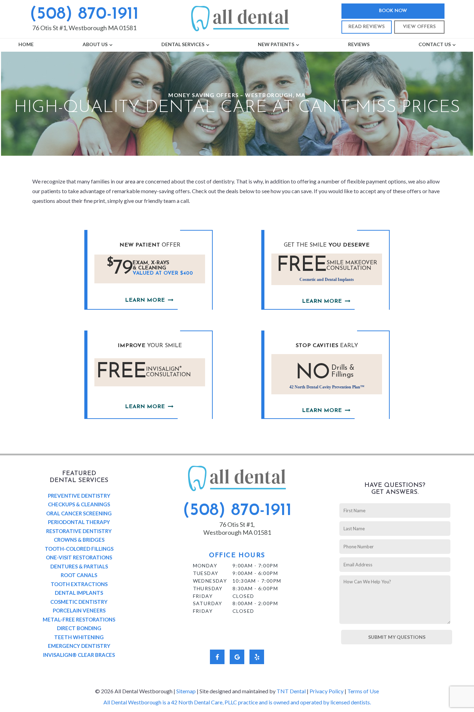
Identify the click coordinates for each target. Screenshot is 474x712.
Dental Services (182, 44)
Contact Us (434, 44)
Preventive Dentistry (79, 495)
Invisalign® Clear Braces (79, 655)
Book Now (393, 11)
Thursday (208, 588)
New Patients (276, 44)
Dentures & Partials (79, 566)
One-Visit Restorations (79, 557)
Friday (203, 596)
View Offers (419, 26)
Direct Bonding (79, 628)
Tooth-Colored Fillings (79, 549)
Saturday (207, 603)
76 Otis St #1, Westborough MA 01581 (84, 28)
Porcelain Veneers (79, 610)
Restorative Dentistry (79, 531)
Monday (205, 565)
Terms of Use (363, 691)
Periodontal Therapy (79, 522)
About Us (95, 44)
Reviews (359, 44)
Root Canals (79, 575)
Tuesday (206, 573)
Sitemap (186, 691)
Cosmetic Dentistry (79, 602)
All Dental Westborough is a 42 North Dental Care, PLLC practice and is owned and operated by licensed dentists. (237, 702)
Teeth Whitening (79, 637)
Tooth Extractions (79, 584)
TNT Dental (291, 691)
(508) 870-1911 (84, 14)
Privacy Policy (327, 691)
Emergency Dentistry (79, 646)
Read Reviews (366, 26)
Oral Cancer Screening (79, 513)
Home (26, 44)
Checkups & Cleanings (79, 504)
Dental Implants (79, 593)
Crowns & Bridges (79, 540)
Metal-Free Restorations (79, 619)
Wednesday (210, 581)
